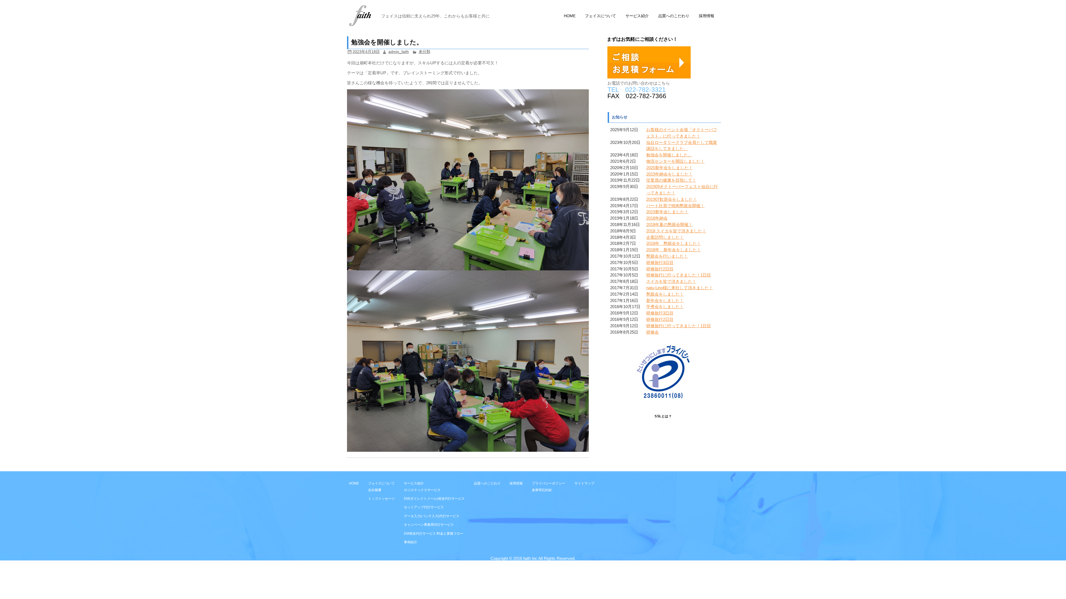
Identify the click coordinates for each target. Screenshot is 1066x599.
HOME (569, 16)
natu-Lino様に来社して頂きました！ (679, 287)
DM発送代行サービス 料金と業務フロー (433, 533)
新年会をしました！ (665, 300)
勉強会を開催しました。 (669, 155)
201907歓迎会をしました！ (671, 199)
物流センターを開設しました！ (675, 161)
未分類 (424, 52)
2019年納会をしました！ (669, 174)
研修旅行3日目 (659, 262)
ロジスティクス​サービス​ (422, 490)
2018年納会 (657, 218)
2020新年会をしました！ (669, 167)
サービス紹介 (637, 16)
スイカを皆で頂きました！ (671, 281)
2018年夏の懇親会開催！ (669, 224)
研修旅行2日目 (659, 268)
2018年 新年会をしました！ (673, 249)
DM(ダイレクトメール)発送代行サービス (434, 499)
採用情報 (706, 16)
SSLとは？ (663, 416)
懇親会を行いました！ (667, 256)
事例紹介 (410, 542)
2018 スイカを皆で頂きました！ (676, 231)
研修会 (652, 332)
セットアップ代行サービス (424, 507)
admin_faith (398, 52)
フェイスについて (600, 16)
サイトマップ (584, 483)
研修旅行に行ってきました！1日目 (678, 275)
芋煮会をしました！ (665, 306)
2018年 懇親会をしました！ (673, 243)
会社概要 (374, 490)
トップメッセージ (381, 499)
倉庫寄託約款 (542, 490)
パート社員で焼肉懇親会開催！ (675, 205)
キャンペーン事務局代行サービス (429, 525)
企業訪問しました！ (665, 237)
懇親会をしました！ (665, 294)
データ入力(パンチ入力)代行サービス (431, 516)
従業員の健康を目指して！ (671, 180)
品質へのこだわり (673, 16)
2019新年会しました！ (667, 211)
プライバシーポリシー (548, 483)
